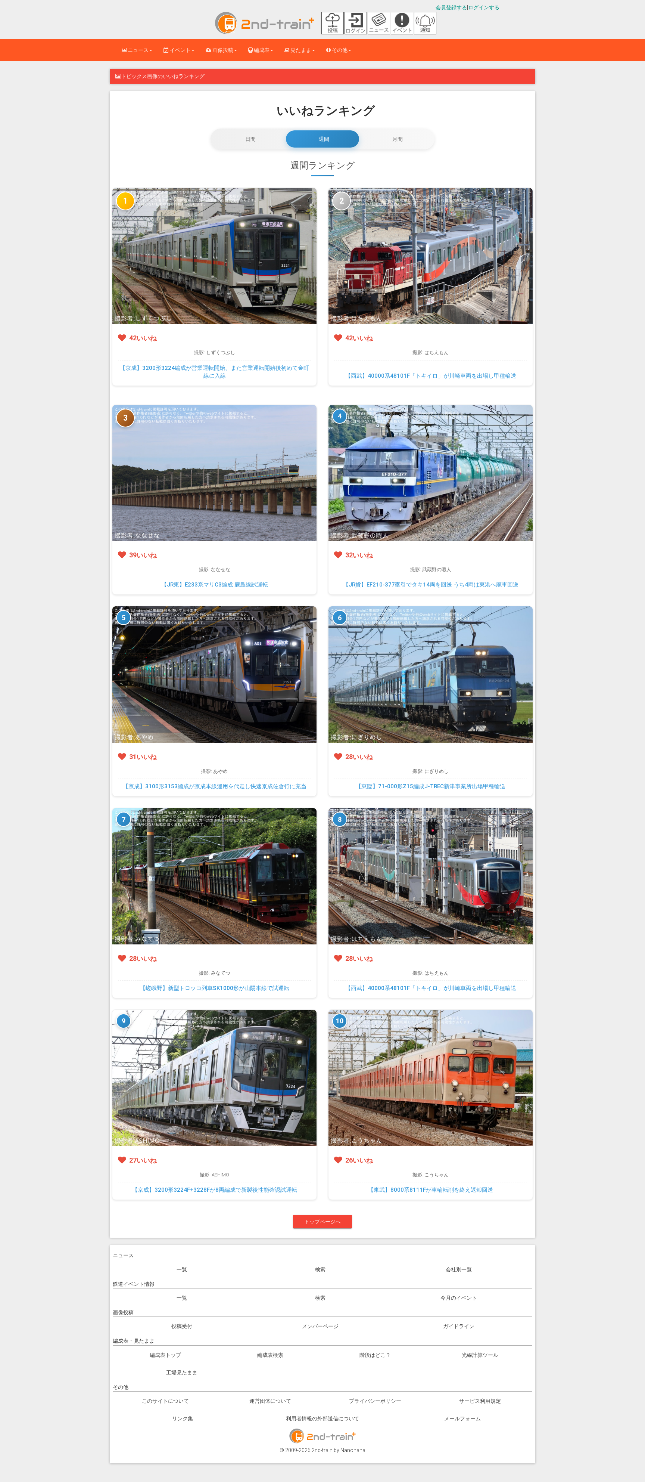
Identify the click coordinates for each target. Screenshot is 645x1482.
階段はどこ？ (375, 1355)
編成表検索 (270, 1355)
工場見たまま (181, 1373)
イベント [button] (180, 50)
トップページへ (322, 1222)
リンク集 (182, 1418)
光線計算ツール (480, 1355)
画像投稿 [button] (222, 50)
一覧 (182, 1269)
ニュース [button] (138, 50)
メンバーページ (320, 1326)
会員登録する (451, 7)
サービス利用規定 (480, 1401)
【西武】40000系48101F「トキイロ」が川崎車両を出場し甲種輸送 (430, 375)
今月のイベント (458, 1298)
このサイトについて (165, 1401)
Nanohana (352, 1450)
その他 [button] (339, 50)
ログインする (483, 7)
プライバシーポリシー (375, 1401)
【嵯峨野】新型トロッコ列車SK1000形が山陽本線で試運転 (214, 988)
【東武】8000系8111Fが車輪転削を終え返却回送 (430, 1189)
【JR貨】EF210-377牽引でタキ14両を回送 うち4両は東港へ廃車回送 (430, 584)
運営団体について (270, 1401)
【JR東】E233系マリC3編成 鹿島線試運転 (214, 584)
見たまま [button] (300, 50)
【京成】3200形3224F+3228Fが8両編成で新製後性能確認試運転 (214, 1189)
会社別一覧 (459, 1269)
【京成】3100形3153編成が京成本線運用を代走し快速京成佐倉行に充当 (214, 786)
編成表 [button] (261, 50)
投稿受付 (181, 1326)
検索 (320, 1269)
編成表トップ (165, 1355)
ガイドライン (458, 1326)
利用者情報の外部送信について (322, 1418)
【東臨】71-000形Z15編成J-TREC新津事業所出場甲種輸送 (430, 786)
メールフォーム (462, 1418)
